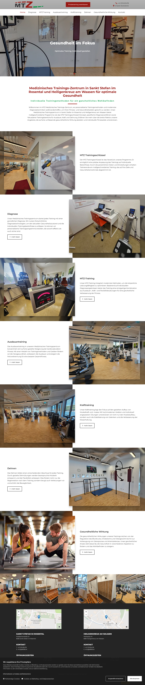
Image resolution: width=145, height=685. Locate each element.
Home (22, 12)
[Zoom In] (18, 611)
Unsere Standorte (122, 6)
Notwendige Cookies (12, 679)
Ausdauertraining (60, 12)
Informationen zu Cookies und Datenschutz (17, 674)
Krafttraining (76, 12)
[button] (78, 4)
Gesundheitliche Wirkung (104, 12)
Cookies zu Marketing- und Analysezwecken (39, 679)
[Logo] (29, 4)
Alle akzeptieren (134, 678)
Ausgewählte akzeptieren (115, 678)
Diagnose (32, 12)
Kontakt (121, 12)
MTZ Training (44, 12)
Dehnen (87, 12)
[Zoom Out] (18, 614)
